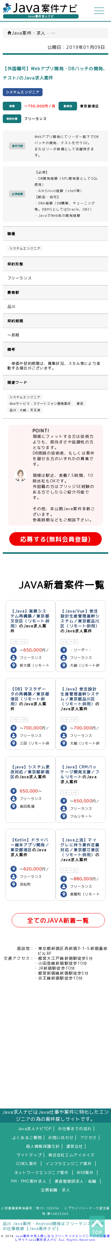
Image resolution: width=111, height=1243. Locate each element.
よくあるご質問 (27, 1137)
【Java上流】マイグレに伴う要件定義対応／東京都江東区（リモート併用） (80, 847)
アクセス (88, 1137)
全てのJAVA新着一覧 (58, 920)
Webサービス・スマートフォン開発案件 (40, 403)
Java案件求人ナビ (41, 16)
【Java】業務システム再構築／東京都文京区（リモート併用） (30, 618)
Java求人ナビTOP (34, 1128)
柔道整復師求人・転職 (76, 1181)
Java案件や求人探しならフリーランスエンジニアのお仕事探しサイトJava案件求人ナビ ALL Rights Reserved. (62, 1237)
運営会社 (74, 1146)
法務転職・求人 (55, 1189)
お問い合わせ (60, 1137)
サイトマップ (29, 1154)
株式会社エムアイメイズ (71, 1154)
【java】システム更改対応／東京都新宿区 (30, 771)
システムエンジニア (25, 248)
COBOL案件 (26, 1163)
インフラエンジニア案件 (68, 1163)
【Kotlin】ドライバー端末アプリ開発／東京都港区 (30, 844)
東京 (80, 403)
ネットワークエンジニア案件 (41, 1172)
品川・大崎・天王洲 (25, 410)
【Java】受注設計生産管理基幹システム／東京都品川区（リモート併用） (80, 696)
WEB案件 (85, 1172)
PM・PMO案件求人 (28, 1181)
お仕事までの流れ (75, 1128)
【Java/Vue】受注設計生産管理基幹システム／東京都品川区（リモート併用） (80, 618)
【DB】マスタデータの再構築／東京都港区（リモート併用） (30, 696)
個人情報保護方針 (43, 1146)
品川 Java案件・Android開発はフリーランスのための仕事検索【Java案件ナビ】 (54, 1226)
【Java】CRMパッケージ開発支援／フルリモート (80, 771)
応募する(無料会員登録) (55, 539)
